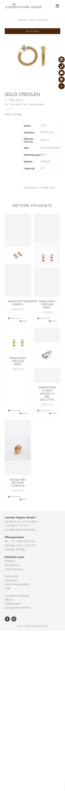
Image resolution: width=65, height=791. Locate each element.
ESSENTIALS (47, 132)
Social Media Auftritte (17, 584)
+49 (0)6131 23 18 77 (18, 526)
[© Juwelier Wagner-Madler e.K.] (23, 4)
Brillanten (10, 561)
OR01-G (44, 140)
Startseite (22, 20)
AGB (7, 589)
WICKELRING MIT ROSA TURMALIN (18, 482)
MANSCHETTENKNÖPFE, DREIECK (23, 303)
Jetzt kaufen (15, 318)
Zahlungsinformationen (17, 608)
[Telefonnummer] (61, 66)
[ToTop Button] (61, 86)
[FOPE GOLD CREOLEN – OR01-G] (32, 56)
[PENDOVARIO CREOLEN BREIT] (47, 255)
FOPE (43, 126)
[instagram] (13, 618)
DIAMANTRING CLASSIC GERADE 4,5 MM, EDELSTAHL (47, 393)
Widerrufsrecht (13, 604)
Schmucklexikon (14, 569)
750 (42, 168)
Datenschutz (12, 576)
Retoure (9, 600)
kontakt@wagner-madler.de (20, 530)
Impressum (11, 581)
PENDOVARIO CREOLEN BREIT (47, 304)
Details (25, 321)
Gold (42, 155)
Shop (32, 20)
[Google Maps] (61, 79)
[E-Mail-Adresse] (61, 73)
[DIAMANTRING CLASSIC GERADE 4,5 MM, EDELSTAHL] (47, 355)
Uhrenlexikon (12, 565)
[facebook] (7, 618)
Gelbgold (45, 161)
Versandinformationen (17, 596)
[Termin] (61, 59)
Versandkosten (37, 104)
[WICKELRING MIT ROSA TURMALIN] (18, 447)
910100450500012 (50, 148)
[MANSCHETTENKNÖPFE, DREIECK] (18, 255)
